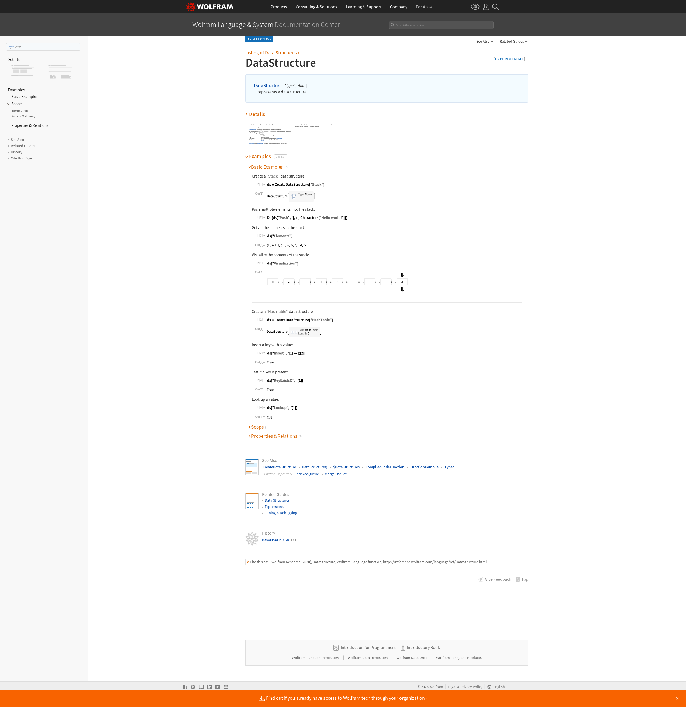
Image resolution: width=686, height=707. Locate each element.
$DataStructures (252, 129)
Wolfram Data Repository (368, 657)
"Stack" (273, 176)
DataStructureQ (314, 466)
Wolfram (436, 687)
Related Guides (512, 41)
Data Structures (277, 500)
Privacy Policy (471, 687)
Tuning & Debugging (281, 512)
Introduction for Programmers (368, 647)
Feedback (498, 579)
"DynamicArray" (265, 131)
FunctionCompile (424, 466)
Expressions (274, 506)
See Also (483, 41)
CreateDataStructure (253, 127)
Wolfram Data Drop (412, 657)
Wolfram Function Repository (316, 657)
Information (251, 135)
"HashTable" (274, 131)
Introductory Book (423, 647)
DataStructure (11, 46)
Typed (449, 466)
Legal (452, 687)
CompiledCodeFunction (385, 466)
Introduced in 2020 (279, 540)
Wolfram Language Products (459, 657)
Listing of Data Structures (272, 52)
